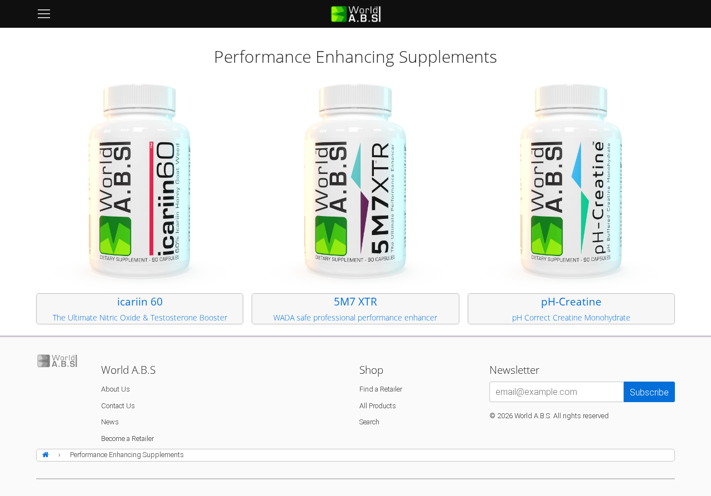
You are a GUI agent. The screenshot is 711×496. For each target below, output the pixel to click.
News (110, 422)
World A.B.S (532, 416)
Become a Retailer (127, 438)
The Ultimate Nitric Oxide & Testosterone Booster (140, 317)
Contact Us (118, 406)
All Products (377, 406)
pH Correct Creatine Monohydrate (571, 317)
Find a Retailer (380, 389)
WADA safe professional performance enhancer (355, 317)
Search (369, 422)
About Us (115, 389)
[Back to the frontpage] (47, 455)
